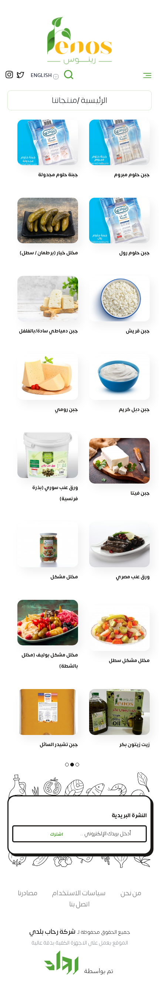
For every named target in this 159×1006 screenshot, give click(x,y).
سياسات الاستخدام (79, 893)
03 (67, 764)
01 (77, 764)
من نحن (131, 893)
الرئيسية (94, 100)
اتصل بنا (79, 904)
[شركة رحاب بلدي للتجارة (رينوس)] (79, 40)
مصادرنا (27, 893)
